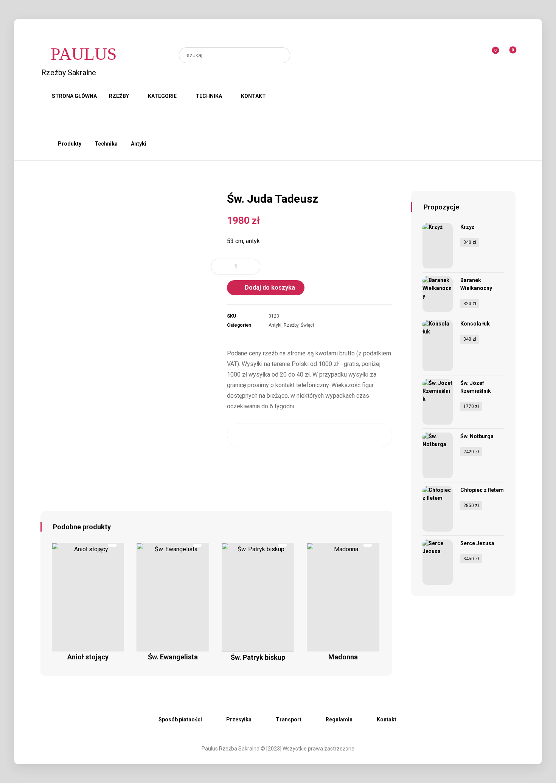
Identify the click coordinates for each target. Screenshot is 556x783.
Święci (307, 325)
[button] (280, 55)
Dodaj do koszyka (270, 287)
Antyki (275, 325)
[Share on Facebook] (242, 435)
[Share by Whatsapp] (354, 435)
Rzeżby (291, 325)
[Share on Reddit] (309, 435)
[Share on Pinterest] (287, 435)
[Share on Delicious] (332, 435)
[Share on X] (264, 435)
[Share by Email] (376, 435)
